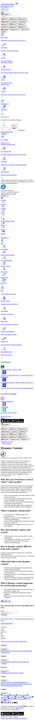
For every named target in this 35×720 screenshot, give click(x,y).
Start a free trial (8, 441)
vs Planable (19, 697)
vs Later (8, 700)
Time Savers (25, 684)
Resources (4, 238)
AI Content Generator (16, 684)
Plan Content (4, 682)
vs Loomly (12, 697)
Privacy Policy (14, 641)
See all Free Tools (6, 416)
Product (3, 31)
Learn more (21, 130)
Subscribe (4, 614)
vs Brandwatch (20, 699)
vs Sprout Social (22, 695)
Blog (2, 673)
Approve (10, 682)
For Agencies (4, 662)
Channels (3, 196)
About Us (22, 651)
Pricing (3, 418)
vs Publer (12, 699)
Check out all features (7, 132)
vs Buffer (13, 695)
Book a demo (9, 6)
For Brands (11, 662)
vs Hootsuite (5, 695)
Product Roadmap (6, 651)
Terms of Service (21, 619)
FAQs (14, 673)
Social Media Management (14, 685)
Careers (13, 651)
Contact (27, 651)
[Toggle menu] (5, 9)
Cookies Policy (23, 641)
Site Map (7, 652)
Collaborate (16, 682)
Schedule (22, 682)
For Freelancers (19, 662)
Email (2, 611)
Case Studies (20, 673)
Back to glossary (7, 443)
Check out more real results (8, 194)
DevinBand (15, 709)
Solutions (3, 134)
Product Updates (8, 673)
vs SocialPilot (28, 697)
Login (2, 12)
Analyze (7, 684)
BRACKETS (20, 708)
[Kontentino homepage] (10, 5)
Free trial (3, 6)
